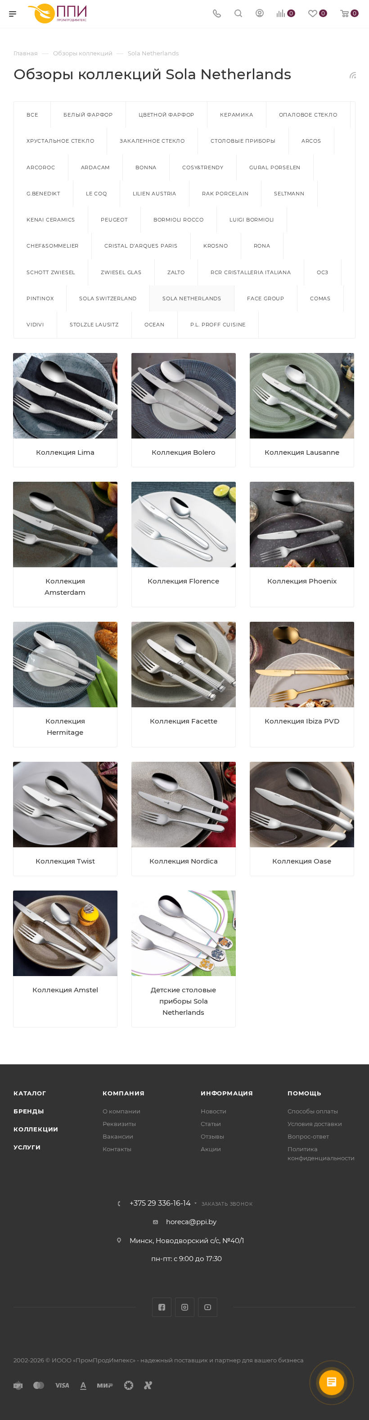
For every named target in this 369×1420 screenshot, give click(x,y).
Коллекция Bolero (184, 452)
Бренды (29, 1111)
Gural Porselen (275, 167)
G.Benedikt (43, 193)
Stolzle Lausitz (94, 324)
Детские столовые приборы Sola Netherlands (183, 1001)
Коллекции (36, 1129)
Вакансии (118, 1136)
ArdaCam (95, 167)
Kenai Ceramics (51, 220)
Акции (211, 1149)
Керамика (236, 115)
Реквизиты (119, 1123)
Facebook (161, 1307)
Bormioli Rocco (178, 220)
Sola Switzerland (108, 298)
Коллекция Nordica (183, 861)
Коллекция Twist (65, 861)
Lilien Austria (154, 193)
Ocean (154, 324)
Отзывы (212, 1136)
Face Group (265, 298)
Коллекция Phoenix (302, 581)
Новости (213, 1111)
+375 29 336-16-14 (160, 1203)
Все (32, 115)
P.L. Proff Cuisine (218, 324)
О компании (121, 1111)
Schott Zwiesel (51, 272)
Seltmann (289, 193)
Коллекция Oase (301, 861)
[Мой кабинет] (260, 14)
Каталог (30, 1093)
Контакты (117, 1149)
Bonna (146, 167)
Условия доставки (315, 1123)
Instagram (184, 1307)
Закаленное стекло (152, 141)
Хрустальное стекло (60, 141)
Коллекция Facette (183, 721)
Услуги (27, 1147)
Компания (123, 1093)
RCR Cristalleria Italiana (251, 272)
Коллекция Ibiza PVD (302, 721)
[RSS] (353, 75)
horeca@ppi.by (191, 1221)
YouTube (207, 1307)
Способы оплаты (313, 1111)
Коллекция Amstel (65, 990)
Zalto (176, 272)
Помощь (304, 1093)
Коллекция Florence (183, 581)
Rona (262, 246)
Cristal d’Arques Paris (141, 246)
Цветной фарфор (166, 115)
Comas (320, 298)
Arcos (311, 141)
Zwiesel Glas (121, 272)
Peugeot (114, 220)
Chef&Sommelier (53, 246)
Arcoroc (41, 167)
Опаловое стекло (308, 115)
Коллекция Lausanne (302, 452)
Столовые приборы (243, 141)
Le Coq (96, 193)
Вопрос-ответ (308, 1136)
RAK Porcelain (225, 193)
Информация (227, 1093)
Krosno (215, 246)
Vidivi (35, 324)
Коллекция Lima (65, 452)
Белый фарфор (88, 115)
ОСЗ (322, 272)
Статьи (211, 1123)
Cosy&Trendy (203, 167)
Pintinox (40, 298)
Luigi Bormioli (252, 220)
